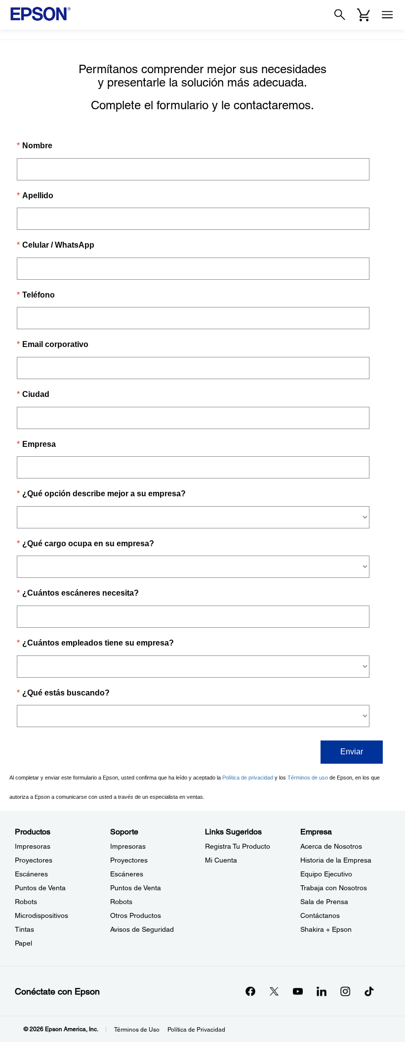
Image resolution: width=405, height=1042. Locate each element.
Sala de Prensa (324, 902)
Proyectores (33, 860)
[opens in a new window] (369, 991)
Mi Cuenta (221, 860)
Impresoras (32, 846)
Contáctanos (320, 915)
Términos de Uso (137, 1029)
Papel (23, 943)
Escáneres (31, 874)
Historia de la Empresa (335, 860)
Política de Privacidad (196, 1029)
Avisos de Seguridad (142, 929)
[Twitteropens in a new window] (274, 991)
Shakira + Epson (326, 929)
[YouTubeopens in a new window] (298, 991)
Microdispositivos (41, 915)
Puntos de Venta (40, 888)
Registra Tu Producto (237, 846)
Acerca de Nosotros (331, 846)
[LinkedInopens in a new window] (321, 991)
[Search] (340, 15)
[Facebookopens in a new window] (250, 991)
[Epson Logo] (40, 13)
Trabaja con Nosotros (333, 888)
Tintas (24, 929)
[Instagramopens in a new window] (345, 991)
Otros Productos (135, 915)
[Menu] (387, 15)
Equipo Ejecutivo (326, 874)
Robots (26, 902)
